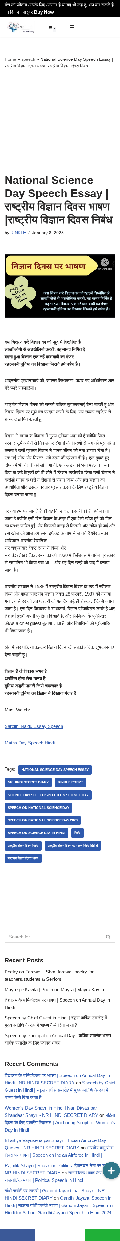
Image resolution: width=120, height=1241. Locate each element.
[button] (111, 1170)
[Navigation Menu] (72, 27)
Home (10, 59)
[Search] (108, 937)
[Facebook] (17, 1235)
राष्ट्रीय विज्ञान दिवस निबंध (23, 845)
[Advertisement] (60, 121)
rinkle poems (70, 782)
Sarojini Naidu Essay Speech (34, 726)
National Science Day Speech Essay (55, 769)
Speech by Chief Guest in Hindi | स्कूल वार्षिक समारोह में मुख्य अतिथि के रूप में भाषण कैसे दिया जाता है (60, 1090)
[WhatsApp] (102, 1235)
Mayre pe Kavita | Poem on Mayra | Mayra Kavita (54, 989)
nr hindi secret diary (28, 782)
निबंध (77, 833)
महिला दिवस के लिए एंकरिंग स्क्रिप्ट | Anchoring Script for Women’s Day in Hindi (60, 1123)
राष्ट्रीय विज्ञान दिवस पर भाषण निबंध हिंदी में (73, 845)
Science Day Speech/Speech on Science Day (48, 795)
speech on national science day (38, 807)
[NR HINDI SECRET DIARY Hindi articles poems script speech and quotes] (20, 27)
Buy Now (44, 12)
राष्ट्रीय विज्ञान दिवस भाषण (23, 858)
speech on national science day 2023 (43, 820)
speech (28, 59)
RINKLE (18, 232)
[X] (60, 1235)
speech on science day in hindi (36, 833)
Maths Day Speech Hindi (30, 742)
